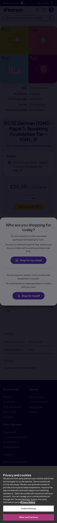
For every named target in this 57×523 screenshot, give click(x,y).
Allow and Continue (28, 517)
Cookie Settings (28, 508)
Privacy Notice (28, 502)
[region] (28, 494)
